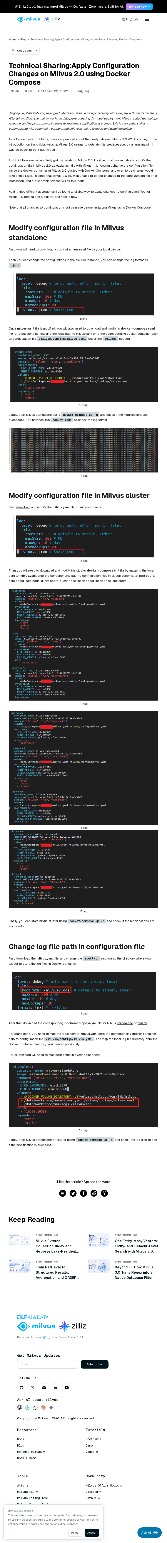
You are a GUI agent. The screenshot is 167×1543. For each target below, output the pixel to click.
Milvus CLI (26, 1492)
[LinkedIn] (55, 1387)
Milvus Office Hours (102, 1485)
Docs (20, 1439)
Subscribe (94, 1364)
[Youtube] (66, 1387)
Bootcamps (93, 1439)
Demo (89, 1445)
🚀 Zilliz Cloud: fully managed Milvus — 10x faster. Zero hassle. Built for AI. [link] (69, 6)
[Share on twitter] (73, 1193)
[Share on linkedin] (62, 1193)
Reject (75, 1533)
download (46, 249)
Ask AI (146, 1533)
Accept (91, 1533)
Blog (23, 39)
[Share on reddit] (93, 1193)
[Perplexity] (27, 1408)
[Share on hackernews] (104, 1193)
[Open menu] (147, 19)
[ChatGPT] (19, 1408)
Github (91, 1498)
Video (90, 1452)
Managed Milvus (29, 1452)
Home (13, 39)
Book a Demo (26, 1458)
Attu (20, 1485)
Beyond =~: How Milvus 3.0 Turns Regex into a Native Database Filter (134, 1272)
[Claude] (43, 1408)
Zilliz (81, 1337)
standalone (125, 1023)
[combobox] (132, 19)
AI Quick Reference (32, 1464)
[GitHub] (21, 1387)
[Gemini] (51, 1408)
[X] (32, 1387)
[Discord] (44, 1387)
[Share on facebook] (83, 1193)
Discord (92, 1492)
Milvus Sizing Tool (32, 1498)
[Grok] (35, 1408)
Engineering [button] (20, 91)
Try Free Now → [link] (139, 6)
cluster (142, 1023)
